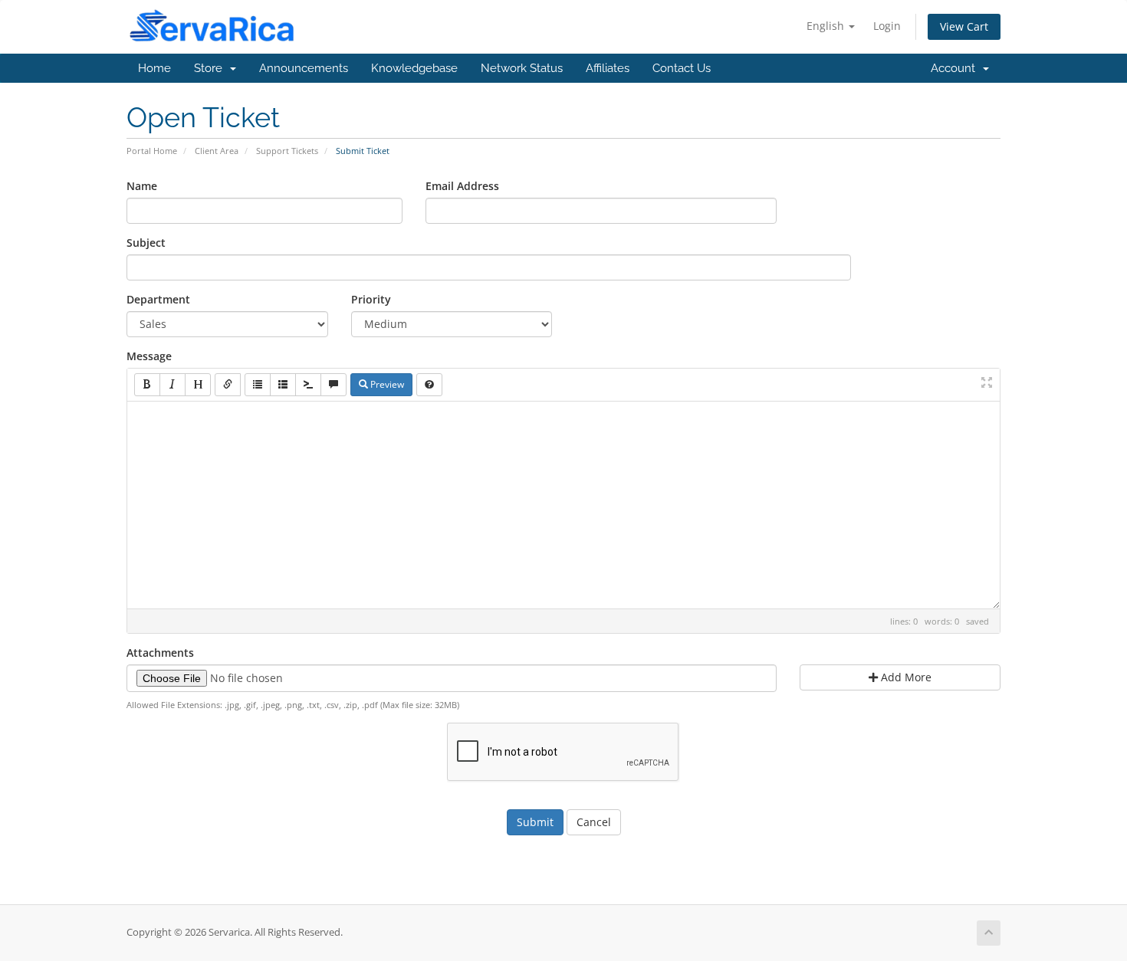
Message (149, 356)
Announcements (303, 68)
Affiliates (607, 68)
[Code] (308, 384)
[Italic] (172, 384)
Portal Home (152, 150)
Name (142, 186)
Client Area (216, 150)
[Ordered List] (283, 384)
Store (211, 68)
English (827, 25)
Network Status (522, 68)
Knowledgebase (414, 68)
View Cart (964, 26)
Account (956, 68)
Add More (905, 677)
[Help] (429, 384)
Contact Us (681, 68)
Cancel (594, 822)
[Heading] (198, 384)
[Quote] (333, 384)
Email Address (462, 186)
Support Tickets (287, 150)
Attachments (160, 652)
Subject (146, 242)
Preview (386, 384)
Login (887, 25)
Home (154, 68)
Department (158, 299)
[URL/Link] (228, 384)
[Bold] (147, 384)
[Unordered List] (258, 384)
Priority (371, 299)
